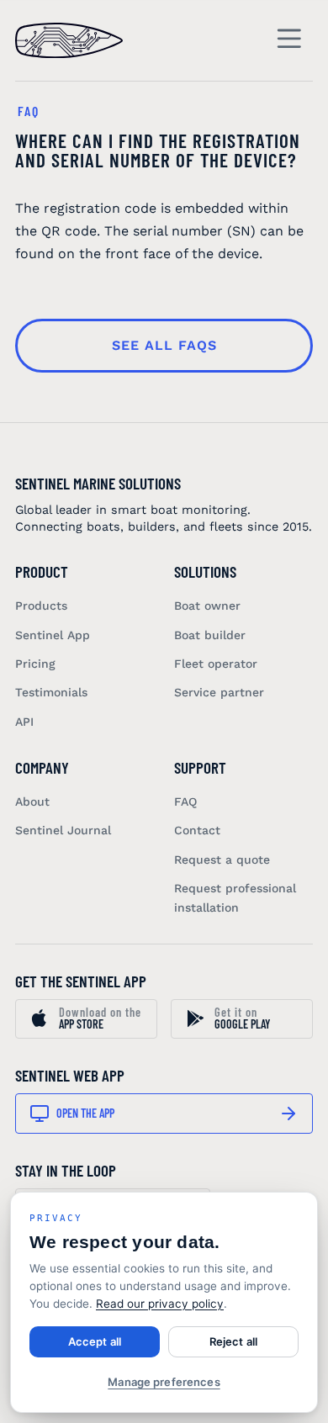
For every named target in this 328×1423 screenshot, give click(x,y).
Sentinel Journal (63, 830)
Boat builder (210, 635)
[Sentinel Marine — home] (69, 40)
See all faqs (164, 345)
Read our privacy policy (160, 1303)
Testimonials (51, 692)
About (32, 801)
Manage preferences (164, 1382)
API (24, 721)
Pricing (35, 663)
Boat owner (207, 605)
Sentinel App (52, 635)
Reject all (233, 1341)
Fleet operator (215, 663)
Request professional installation (235, 897)
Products (41, 605)
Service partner (219, 692)
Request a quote (222, 859)
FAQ (185, 801)
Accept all (94, 1341)
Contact (197, 830)
